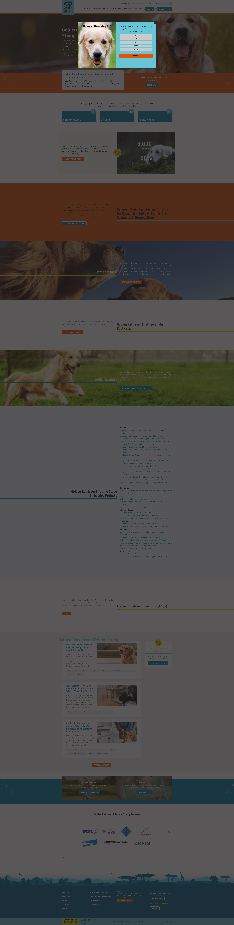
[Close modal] (156, 22)
